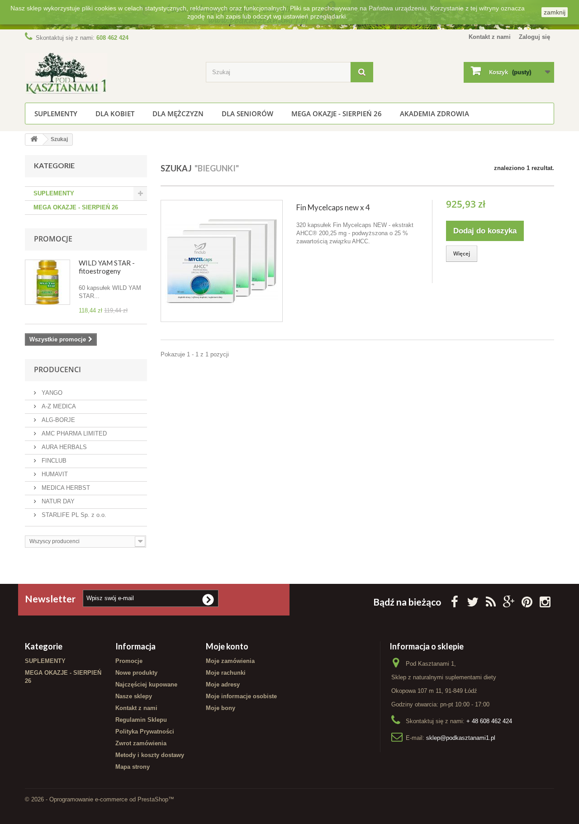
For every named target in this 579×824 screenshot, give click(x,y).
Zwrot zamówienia (140, 743)
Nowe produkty (136, 672)
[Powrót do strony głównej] (34, 139)
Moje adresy (223, 684)
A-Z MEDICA (58, 406)
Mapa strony (132, 766)
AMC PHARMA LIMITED (73, 433)
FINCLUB (53, 460)
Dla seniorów (247, 113)
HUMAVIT (54, 474)
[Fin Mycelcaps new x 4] (221, 260)
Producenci (57, 369)
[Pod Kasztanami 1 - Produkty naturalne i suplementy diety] (108, 73)
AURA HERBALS (63, 447)
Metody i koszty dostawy (149, 755)
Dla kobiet (114, 113)
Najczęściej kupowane (146, 684)
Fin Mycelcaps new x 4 (333, 207)
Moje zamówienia (230, 661)
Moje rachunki (226, 672)
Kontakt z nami (490, 36)
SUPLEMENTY (55, 113)
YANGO (51, 392)
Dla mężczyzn (178, 113)
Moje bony (220, 708)
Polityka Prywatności (144, 731)
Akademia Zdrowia (434, 113)
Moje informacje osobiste (241, 696)
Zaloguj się (534, 36)
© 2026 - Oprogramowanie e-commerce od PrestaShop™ (99, 799)
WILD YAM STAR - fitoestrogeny (107, 267)
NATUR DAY (57, 501)
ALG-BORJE (57, 420)
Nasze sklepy (133, 696)
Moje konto (227, 646)
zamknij (554, 12)
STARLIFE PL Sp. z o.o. (73, 514)
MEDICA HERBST (65, 487)
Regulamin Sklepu (141, 719)
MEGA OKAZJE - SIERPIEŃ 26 (336, 113)
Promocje (53, 239)
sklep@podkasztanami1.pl (460, 737)
